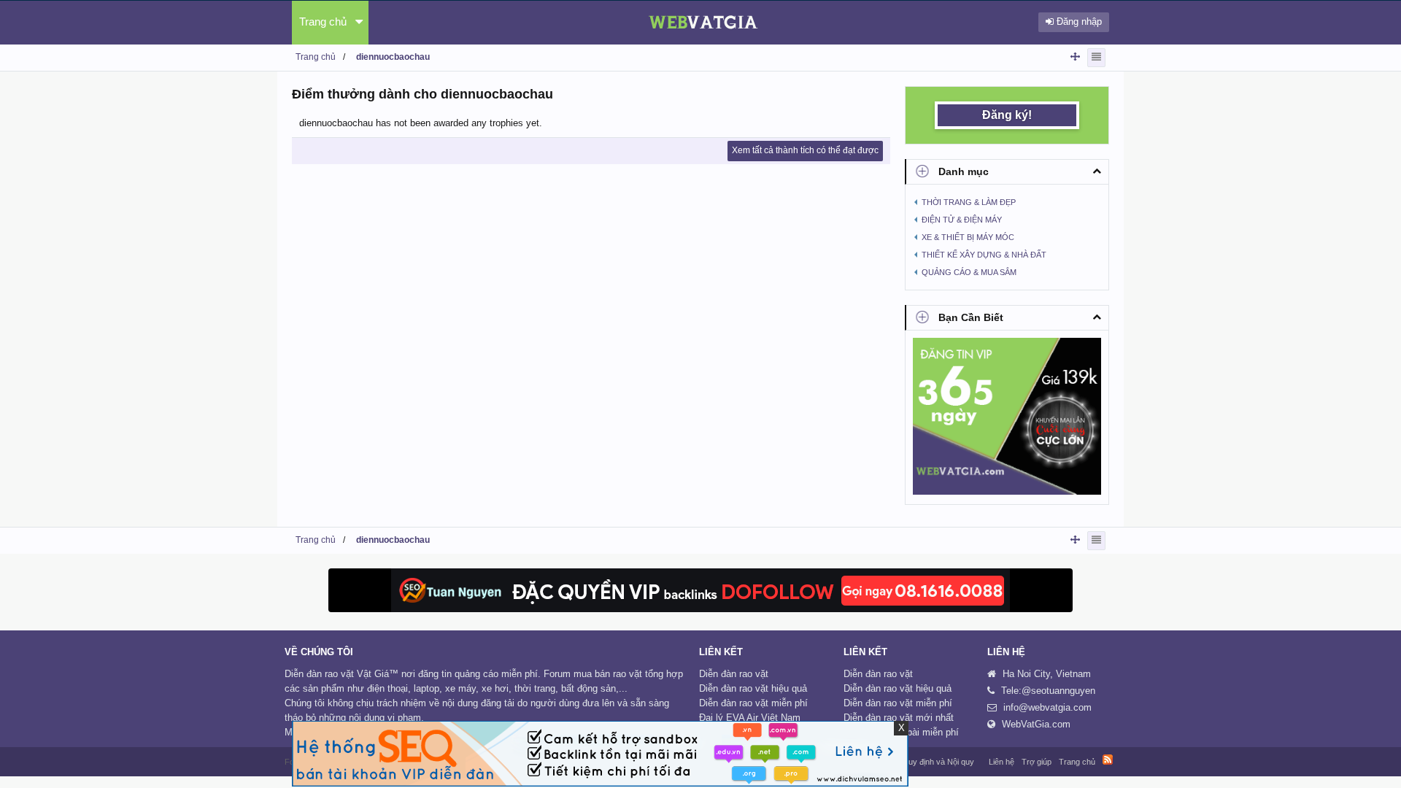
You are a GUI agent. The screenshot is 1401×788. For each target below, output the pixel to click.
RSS (1108, 759)
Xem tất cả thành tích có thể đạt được (805, 150)
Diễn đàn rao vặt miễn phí (753, 703)
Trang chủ (323, 21)
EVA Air (742, 717)
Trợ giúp (1036, 761)
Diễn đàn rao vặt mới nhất (899, 717)
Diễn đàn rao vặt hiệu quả (753, 688)
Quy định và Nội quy (938, 761)
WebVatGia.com (1036, 724)
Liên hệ (1001, 761)
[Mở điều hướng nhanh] (1075, 56)
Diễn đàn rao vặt (733, 673)
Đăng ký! (1007, 115)
